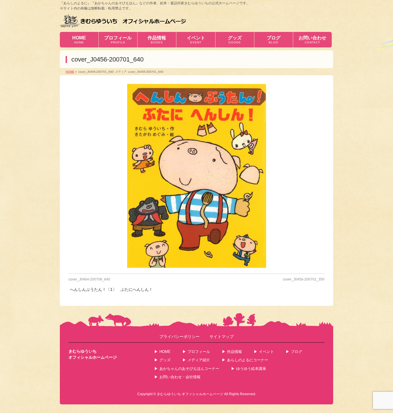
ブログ (296, 351)
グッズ (165, 360)
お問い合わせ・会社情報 (180, 377)
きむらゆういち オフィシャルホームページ (190, 394)
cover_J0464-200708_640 (89, 279)
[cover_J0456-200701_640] (196, 176)
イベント (266, 351)
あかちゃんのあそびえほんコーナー (189, 368)
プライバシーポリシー (179, 337)
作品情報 (234, 351)
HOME (165, 351)
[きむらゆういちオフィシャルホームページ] (123, 21)
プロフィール (199, 351)
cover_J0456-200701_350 (304, 279)
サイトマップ (221, 337)
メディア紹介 (199, 360)
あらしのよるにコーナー (247, 360)
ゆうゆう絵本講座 (251, 368)
